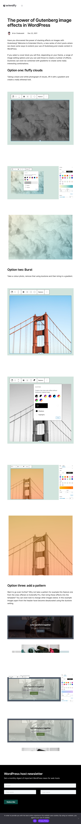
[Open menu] (22, 5)
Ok (35, 821)
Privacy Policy (43, 821)
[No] (78, 818)
